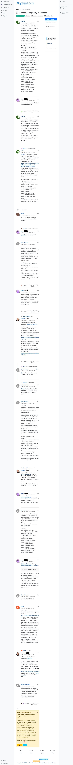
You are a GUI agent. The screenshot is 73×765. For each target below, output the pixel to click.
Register (20, 745)
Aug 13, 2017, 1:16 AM (29, 117)
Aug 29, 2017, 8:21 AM (30, 596)
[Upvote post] (33, 95)
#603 (38, 369)
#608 (38, 509)
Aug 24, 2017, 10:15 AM (30, 292)
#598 (38, 213)
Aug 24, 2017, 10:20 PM (30, 386)
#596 (38, 116)
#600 (38, 242)
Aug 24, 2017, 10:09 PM (30, 370)
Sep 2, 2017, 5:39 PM (29, 608)
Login (24, 745)
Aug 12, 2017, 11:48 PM (30, 100)
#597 (38, 150)
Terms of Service (52, 762)
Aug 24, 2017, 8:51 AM (30, 244)
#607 (38, 493)
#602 (38, 318)
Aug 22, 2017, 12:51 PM (30, 232)
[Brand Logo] (25, 3)
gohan (22, 99)
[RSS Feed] (52, 15)
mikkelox (23, 21)
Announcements (20, 15)
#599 (38, 231)
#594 (38, 21)
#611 (38, 606)
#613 (38, 684)
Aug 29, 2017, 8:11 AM (30, 403)
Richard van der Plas (25, 684)
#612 (38, 653)
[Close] (37, 712)
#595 (38, 99)
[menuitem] (65, 2)
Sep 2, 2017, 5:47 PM (29, 654)
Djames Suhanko (24, 242)
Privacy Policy (42, 762)
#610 (38, 594)
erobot (22, 606)
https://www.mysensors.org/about (30, 671)
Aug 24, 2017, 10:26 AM (30, 320)
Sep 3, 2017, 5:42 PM (29, 686)
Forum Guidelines (33, 762)
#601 (38, 290)
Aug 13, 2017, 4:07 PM (30, 152)
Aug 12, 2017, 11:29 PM (30, 22)
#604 (38, 385)
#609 (38, 560)
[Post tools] (38, 95)
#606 (38, 470)
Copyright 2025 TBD (22, 762)
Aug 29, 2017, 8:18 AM (30, 494)
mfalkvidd (23, 318)
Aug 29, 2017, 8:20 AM (30, 561)
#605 (38, 401)
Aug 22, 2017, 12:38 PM (30, 215)
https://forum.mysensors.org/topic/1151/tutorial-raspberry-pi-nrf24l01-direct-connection (30, 164)
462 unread (49, 43)
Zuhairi (22, 213)
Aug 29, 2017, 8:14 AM (30, 472)
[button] (7, 760)
